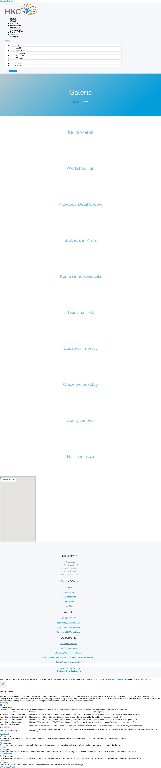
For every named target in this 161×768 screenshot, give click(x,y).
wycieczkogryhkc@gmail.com (68, 627)
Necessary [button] (4, 703)
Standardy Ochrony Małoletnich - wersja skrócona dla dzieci (68, 657)
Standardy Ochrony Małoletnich (68, 653)
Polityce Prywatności (116, 679)
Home (76, 101)
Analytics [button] (3, 747)
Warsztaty (69, 601)
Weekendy (69, 592)
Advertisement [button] (6, 754)
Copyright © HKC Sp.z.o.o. (69, 669)
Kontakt (14, 36)
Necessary (6, 705)
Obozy (69, 587)
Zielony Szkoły (69, 596)
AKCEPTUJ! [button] (146, 679)
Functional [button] (4, 734)
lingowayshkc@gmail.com (68, 632)
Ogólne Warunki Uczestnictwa (68, 662)
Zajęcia (69, 606)
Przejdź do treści (6, 1)
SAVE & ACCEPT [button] (7, 767)
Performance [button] (5, 741)
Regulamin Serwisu (68, 643)
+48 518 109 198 (68, 618)
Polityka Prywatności (69, 648)
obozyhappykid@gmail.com (68, 623)
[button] (63, 41)
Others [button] (2, 760)
